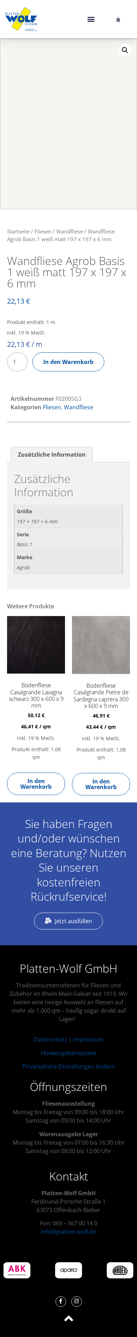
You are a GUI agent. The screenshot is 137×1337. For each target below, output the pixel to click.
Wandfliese (69, 231)
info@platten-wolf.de (68, 1232)
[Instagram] (76, 1301)
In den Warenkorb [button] (36, 783)
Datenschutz (50, 1039)
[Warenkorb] (118, 19)
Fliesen (42, 231)
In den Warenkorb (68, 362)
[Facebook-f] (61, 1301)
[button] (91, 19)
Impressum (88, 1039)
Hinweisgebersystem (68, 1053)
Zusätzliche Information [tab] (52, 454)
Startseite (18, 231)
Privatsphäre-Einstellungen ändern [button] (68, 1066)
